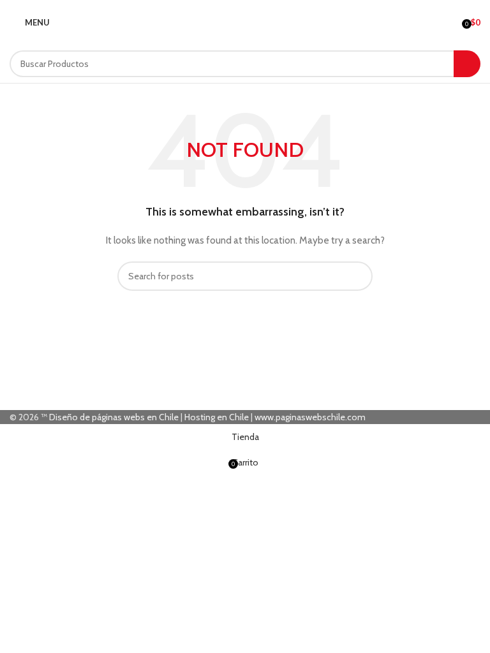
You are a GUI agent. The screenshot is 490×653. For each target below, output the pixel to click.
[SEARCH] (467, 63)
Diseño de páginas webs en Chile (114, 417)
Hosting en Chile (216, 417)
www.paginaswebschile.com (310, 417)
